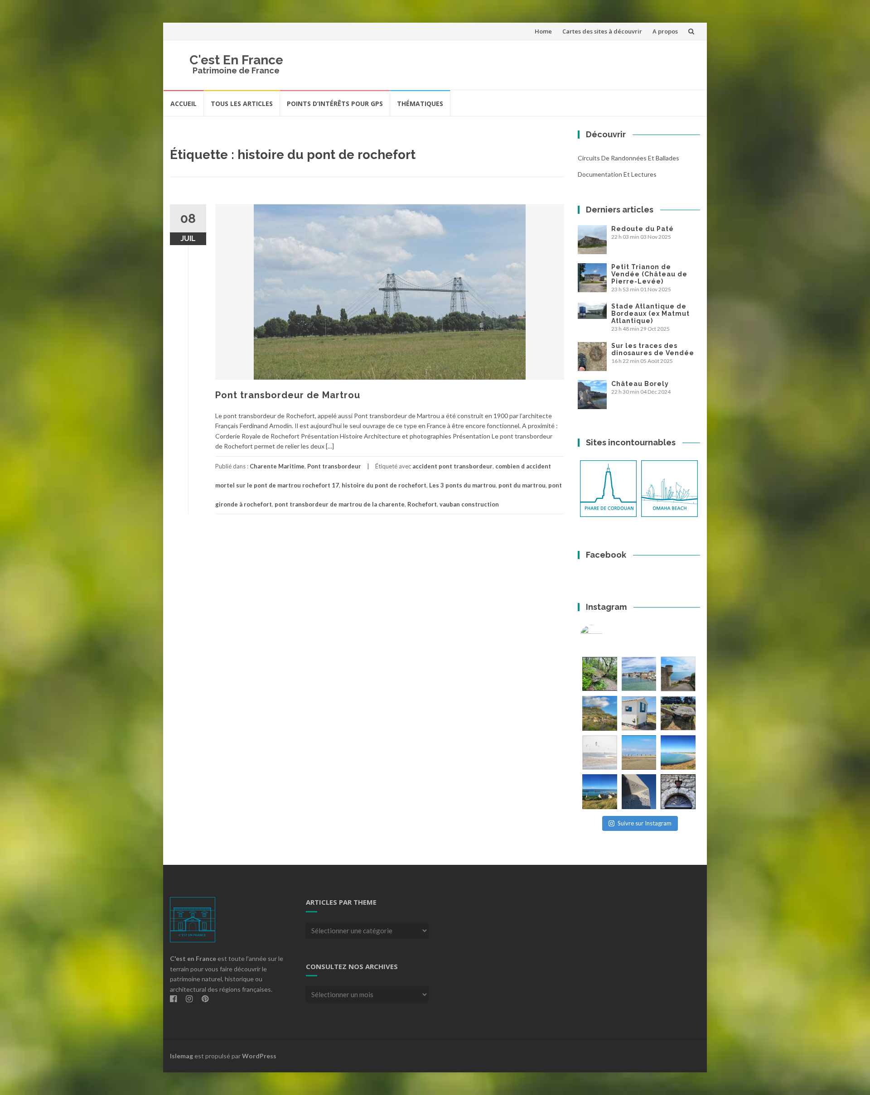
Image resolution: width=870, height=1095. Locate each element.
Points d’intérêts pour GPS (335, 103)
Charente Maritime (277, 466)
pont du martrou (522, 485)
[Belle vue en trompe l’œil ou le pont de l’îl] (639, 752)
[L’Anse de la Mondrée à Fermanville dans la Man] (678, 752)
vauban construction (469, 504)
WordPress (259, 1056)
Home (543, 31)
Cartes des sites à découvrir (602, 31)
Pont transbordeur (334, 466)
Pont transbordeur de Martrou (287, 395)
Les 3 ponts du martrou (462, 485)
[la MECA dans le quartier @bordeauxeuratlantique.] (639, 791)
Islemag (181, 1056)
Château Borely (640, 383)
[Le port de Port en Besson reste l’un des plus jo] (599, 791)
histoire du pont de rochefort (384, 485)
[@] (605, 636)
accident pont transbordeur (452, 466)
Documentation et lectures (617, 174)
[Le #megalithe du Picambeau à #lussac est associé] (599, 673)
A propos (665, 31)
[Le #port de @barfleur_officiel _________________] (639, 673)
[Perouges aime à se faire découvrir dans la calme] (678, 791)
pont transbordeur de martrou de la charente (340, 504)
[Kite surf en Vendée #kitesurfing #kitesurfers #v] (599, 752)
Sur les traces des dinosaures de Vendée (652, 349)
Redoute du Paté (642, 228)
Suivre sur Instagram (645, 823)
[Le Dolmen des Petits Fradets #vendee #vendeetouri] (678, 713)
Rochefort (422, 504)
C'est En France (236, 60)
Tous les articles (242, 103)
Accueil (183, 103)
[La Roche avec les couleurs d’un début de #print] (599, 713)
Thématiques (420, 103)
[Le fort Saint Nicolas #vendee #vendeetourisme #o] (678, 673)
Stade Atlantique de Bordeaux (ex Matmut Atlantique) (650, 313)
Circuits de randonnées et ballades (628, 158)
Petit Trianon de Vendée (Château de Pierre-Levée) (649, 274)
